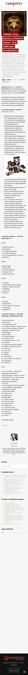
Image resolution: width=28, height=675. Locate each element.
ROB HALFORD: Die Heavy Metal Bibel (13, 518)
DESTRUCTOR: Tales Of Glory (11, 504)
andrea (14, 446)
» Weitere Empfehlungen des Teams (10, 523)
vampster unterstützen (14, 670)
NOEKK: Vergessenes (9, 502)
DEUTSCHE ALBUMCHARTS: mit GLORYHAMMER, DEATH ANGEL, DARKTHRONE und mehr (12, 488)
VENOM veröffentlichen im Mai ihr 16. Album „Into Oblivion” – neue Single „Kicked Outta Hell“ (15, 477)
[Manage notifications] (24, 672)
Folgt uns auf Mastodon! (14, 671)
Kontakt (21, 662)
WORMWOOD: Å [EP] (9, 511)
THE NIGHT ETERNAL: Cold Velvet (12, 505)
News (4, 29)
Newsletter (14, 665)
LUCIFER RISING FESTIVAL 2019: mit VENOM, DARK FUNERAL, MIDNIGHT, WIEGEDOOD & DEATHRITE (13, 481)
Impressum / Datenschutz (10, 662)
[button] (1, 3)
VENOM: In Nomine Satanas (11, 491)
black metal (6, 81)
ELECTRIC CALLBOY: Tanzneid (11, 507)
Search (25, 466)
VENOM (22, 79)
